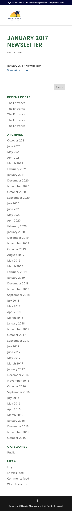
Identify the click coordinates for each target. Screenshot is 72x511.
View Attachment (19, 70)
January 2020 (16, 232)
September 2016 (18, 392)
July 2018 (13, 300)
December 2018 (18, 283)
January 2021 (16, 175)
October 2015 (16, 438)
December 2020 (18, 180)
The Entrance (16, 103)
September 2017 (18, 340)
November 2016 (18, 380)
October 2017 (16, 335)
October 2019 (16, 249)
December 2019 (18, 238)
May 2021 (13, 152)
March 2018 (15, 318)
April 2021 (14, 157)
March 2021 (15, 163)
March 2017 (15, 363)
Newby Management (32, 506)
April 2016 (14, 409)
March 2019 (15, 266)
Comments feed (18, 478)
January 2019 (16, 278)
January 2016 (16, 421)
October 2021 (16, 140)
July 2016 (13, 398)
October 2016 (16, 386)
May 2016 (13, 403)
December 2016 (18, 375)
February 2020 (17, 226)
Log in (11, 467)
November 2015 (18, 432)
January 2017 (16, 369)
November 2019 (18, 243)
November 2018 (18, 289)
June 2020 (13, 209)
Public (11, 452)
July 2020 (13, 203)
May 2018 (13, 306)
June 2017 (13, 352)
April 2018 (14, 312)
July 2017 (13, 346)
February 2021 (17, 169)
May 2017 (13, 358)
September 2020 (18, 197)
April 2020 (14, 220)
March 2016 (15, 415)
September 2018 (18, 295)
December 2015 (18, 426)
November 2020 (18, 186)
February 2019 (17, 272)
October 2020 (16, 192)
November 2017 (18, 329)
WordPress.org (17, 484)
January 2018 (16, 323)
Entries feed (15, 473)
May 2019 (13, 260)
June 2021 (13, 146)
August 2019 (15, 255)
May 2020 (13, 215)
